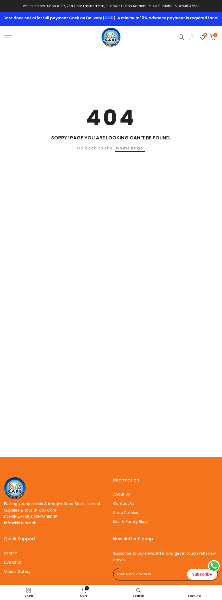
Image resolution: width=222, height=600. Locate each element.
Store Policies (125, 512)
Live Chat (13, 562)
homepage (129, 148)
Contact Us (124, 503)
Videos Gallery (17, 571)
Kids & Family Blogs (131, 521)
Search (10, 553)
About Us (121, 494)
